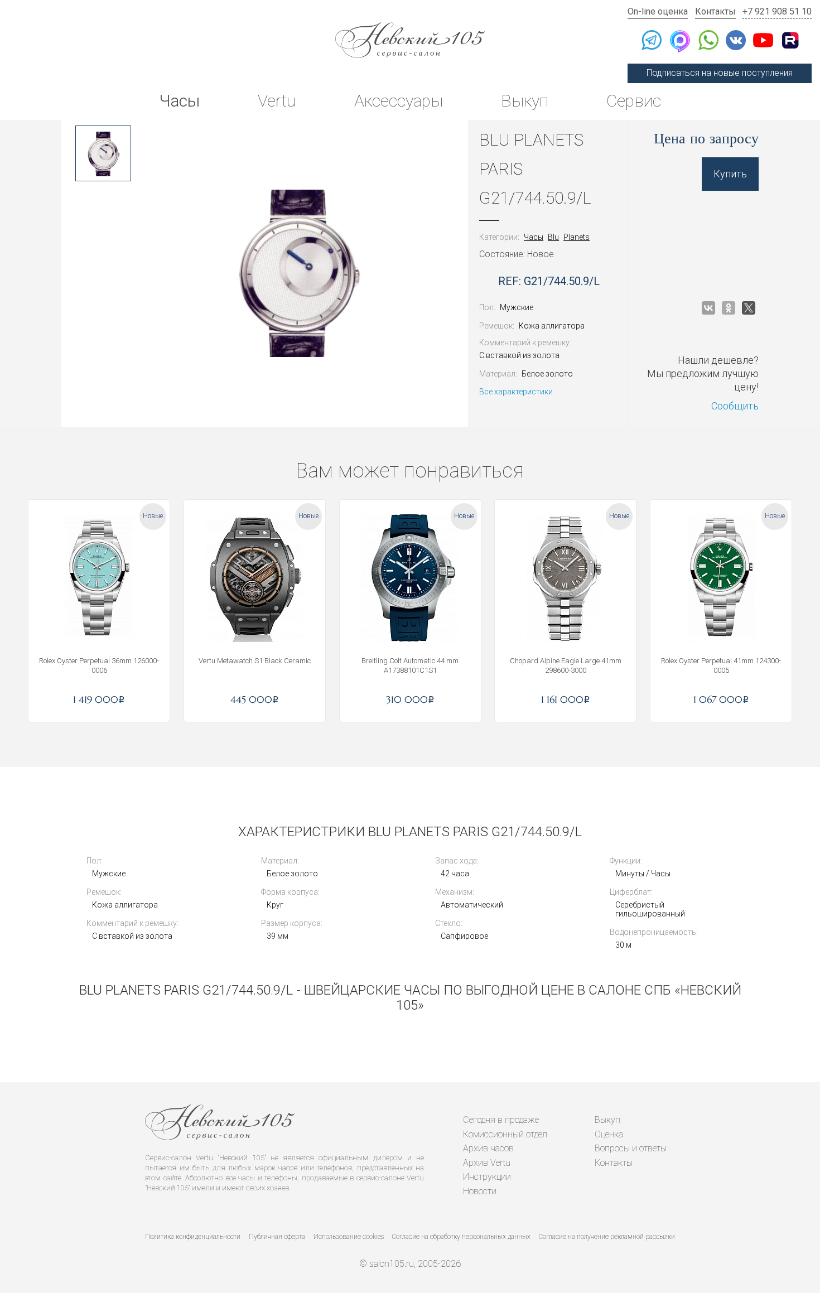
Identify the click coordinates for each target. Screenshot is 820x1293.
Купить (730, 174)
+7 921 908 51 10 (777, 11)
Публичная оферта (277, 1237)
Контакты (715, 11)
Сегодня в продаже (501, 1120)
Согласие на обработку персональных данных (461, 1237)
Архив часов (488, 1148)
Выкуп (524, 100)
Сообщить (735, 406)
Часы (179, 100)
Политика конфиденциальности (192, 1237)
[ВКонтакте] (708, 308)
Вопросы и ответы (631, 1148)
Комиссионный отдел (505, 1134)
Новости (479, 1191)
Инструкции (487, 1176)
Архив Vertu (486, 1162)
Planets (576, 237)
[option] (103, 153)
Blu (553, 237)
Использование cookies (348, 1237)
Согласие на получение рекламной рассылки (607, 1237)
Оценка (609, 1134)
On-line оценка (658, 11)
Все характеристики (516, 391)
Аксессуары (398, 100)
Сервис (633, 100)
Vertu (277, 100)
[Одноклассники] (728, 308)
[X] (748, 308)
